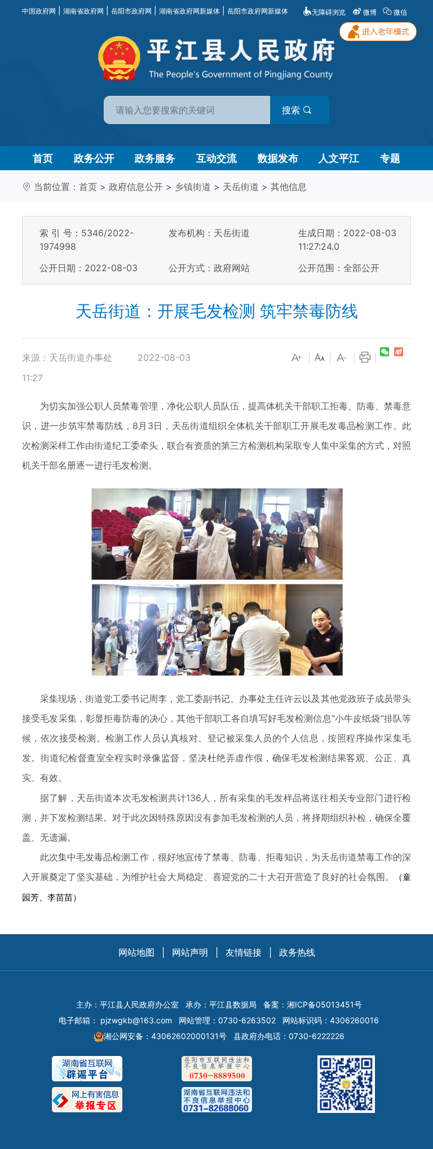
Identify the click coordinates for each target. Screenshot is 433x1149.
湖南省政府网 (83, 11)
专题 (390, 158)
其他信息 (289, 186)
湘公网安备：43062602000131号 (165, 1036)
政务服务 (155, 158)
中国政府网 (39, 11)
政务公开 (94, 158)
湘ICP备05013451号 (324, 1004)
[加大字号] (297, 358)
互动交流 (216, 158)
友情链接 (244, 952)
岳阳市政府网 (131, 11)
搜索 (292, 110)
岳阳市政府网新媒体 (257, 11)
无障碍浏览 (329, 12)
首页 (43, 158)
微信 (400, 12)
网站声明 (190, 952)
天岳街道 (241, 186)
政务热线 (297, 952)
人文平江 (339, 158)
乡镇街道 (193, 186)
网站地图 (136, 952)
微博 (369, 12)
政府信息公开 (136, 186)
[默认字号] (319, 358)
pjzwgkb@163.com (136, 1020)
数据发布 (278, 158)
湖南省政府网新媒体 (189, 11)
